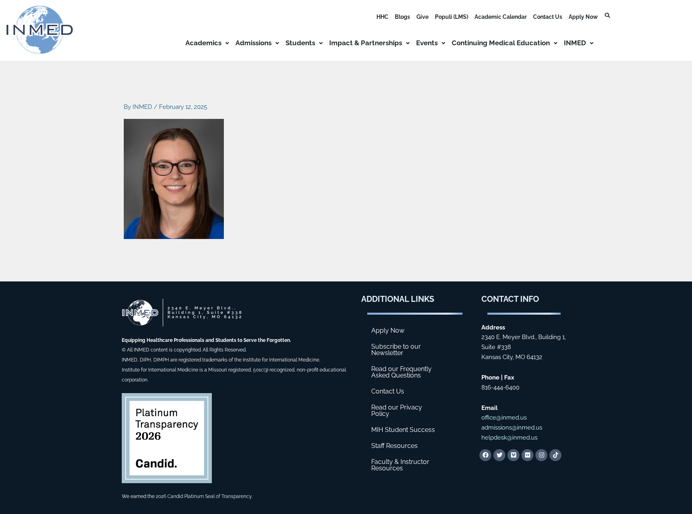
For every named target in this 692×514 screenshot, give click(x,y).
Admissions (253, 43)
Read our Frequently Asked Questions (401, 372)
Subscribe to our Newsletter (396, 350)
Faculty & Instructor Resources (400, 465)
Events (427, 43)
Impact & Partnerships (365, 43)
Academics (203, 43)
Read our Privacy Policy (396, 411)
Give (422, 17)
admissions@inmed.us (511, 427)
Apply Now (583, 17)
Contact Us (547, 17)
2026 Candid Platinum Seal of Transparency (203, 496)
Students (300, 43)
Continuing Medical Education (501, 43)
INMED (575, 43)
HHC (382, 17)
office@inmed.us (504, 417)
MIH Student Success (403, 430)
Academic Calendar (501, 17)
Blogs (402, 17)
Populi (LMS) (451, 17)
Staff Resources (394, 446)
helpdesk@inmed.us (509, 437)
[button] (207, 43)
